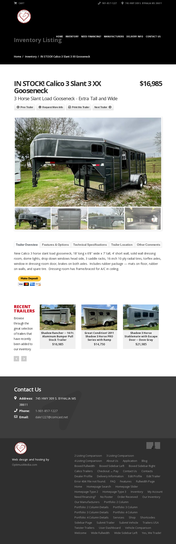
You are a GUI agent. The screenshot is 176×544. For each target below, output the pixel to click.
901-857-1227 (109, 3)
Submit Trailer (106, 522)
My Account (155, 492)
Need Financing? (91, 36)
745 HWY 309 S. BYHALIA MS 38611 (143, 3)
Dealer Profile (83, 476)
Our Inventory (151, 497)
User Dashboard (110, 528)
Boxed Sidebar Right (142, 466)
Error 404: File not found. (90, 481)
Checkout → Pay (107, 471)
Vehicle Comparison (138, 528)
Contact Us (153, 36)
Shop (132, 517)
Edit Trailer (153, 476)
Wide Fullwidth (100, 533)
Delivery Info (134, 36)
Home (59, 36)
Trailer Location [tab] (121, 244)
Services (118, 517)
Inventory (72, 36)
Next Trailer (100, 107)
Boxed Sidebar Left (111, 466)
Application (130, 461)
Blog (144, 461)
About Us (112, 461)
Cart (21, 3)
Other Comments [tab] (148, 244)
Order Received (127, 497)
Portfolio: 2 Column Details (91, 507)
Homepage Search (99, 486)
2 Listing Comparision (88, 456)
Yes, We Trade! (151, 533)
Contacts (147, 471)
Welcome (80, 533)
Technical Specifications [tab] (90, 244)
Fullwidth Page (145, 481)
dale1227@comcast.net (51, 417)
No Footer (106, 497)
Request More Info (52, 107)
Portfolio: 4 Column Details (91, 517)
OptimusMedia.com (24, 465)
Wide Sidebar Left (125, 533)
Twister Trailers (84, 528)
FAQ (112, 481)
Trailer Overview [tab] (27, 244)
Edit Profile (135, 476)
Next (24, 358)
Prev (16, 358)
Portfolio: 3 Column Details (91, 512)
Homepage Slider (126, 486)
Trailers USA (151, 522)
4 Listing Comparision (88, 461)
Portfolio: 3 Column (125, 507)
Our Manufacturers (87, 502)
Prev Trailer (26, 107)
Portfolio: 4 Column (125, 512)
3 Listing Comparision (120, 456)
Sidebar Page (83, 522)
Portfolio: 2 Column (116, 502)
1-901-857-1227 (46, 411)
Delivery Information (110, 476)
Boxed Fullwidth (84, 466)
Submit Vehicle (128, 522)
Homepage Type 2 (86, 492)
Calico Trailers (83, 471)
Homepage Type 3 (114, 492)
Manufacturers (114, 36)
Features (126, 481)
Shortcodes (147, 517)
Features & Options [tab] (55, 244)
